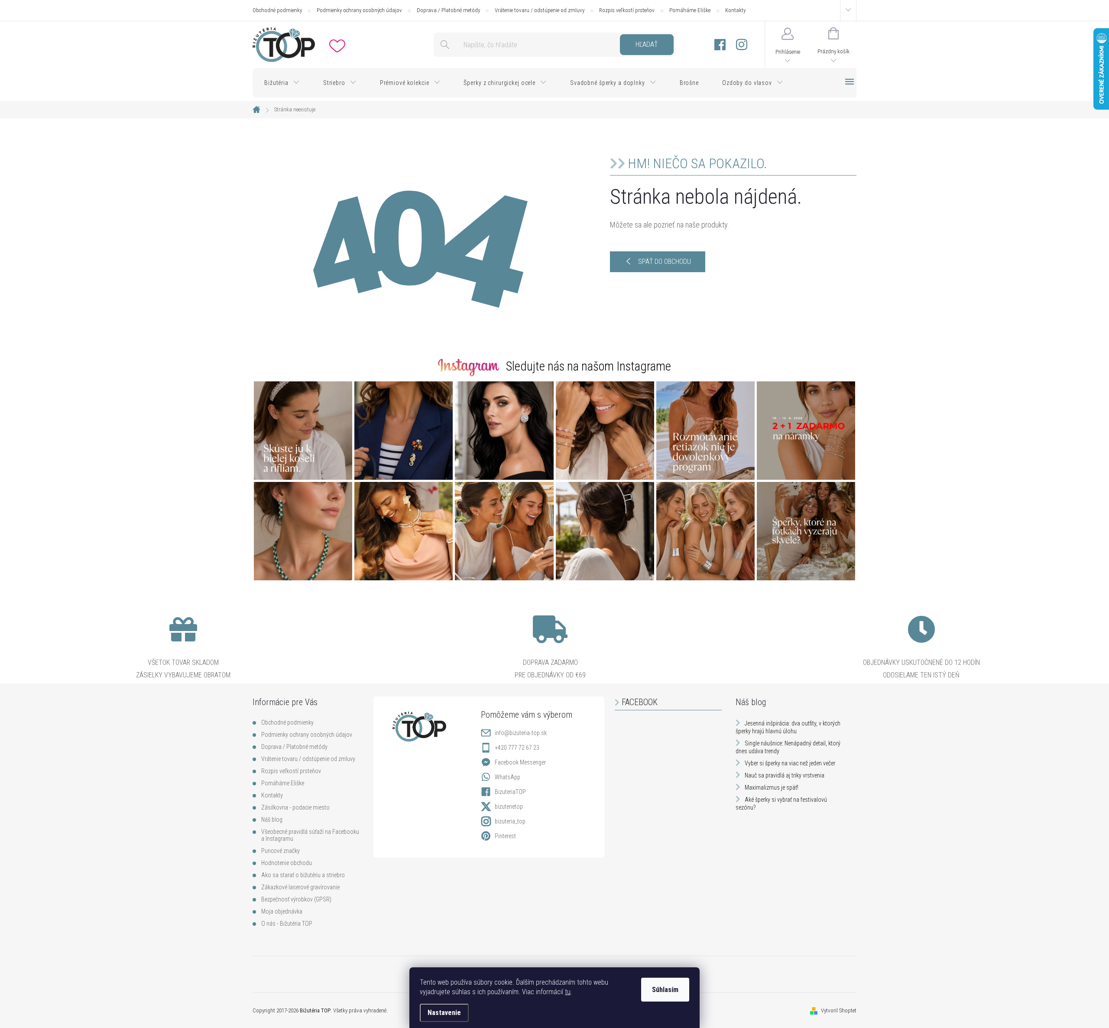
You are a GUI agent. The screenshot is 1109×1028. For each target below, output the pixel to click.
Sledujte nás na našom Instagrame (588, 366)
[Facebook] (720, 44)
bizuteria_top (510, 821)
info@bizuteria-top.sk (521, 732)
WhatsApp (507, 777)
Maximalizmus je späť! (771, 787)
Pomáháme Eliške (689, 10)
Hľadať (647, 44)
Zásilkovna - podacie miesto (295, 807)
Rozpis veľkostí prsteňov (627, 10)
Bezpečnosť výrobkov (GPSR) (296, 899)
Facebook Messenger (520, 762)
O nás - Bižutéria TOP (286, 923)
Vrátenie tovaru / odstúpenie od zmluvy (539, 10)
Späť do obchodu (664, 261)
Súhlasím (665, 990)
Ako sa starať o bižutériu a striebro (303, 875)
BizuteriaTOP (510, 791)
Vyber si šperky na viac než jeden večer (790, 763)
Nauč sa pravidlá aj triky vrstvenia (784, 775)
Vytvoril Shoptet (838, 1010)
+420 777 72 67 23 (517, 747)
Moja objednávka (281, 911)
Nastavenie (444, 1012)
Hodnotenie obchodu (286, 862)
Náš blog (271, 819)
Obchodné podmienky (277, 10)
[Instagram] (741, 45)
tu (568, 992)
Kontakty (735, 10)
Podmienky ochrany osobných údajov (359, 10)
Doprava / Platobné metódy (448, 10)
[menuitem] (282, 82)
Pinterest (505, 836)
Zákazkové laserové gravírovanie (300, 887)
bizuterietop (509, 806)
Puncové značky (280, 850)
